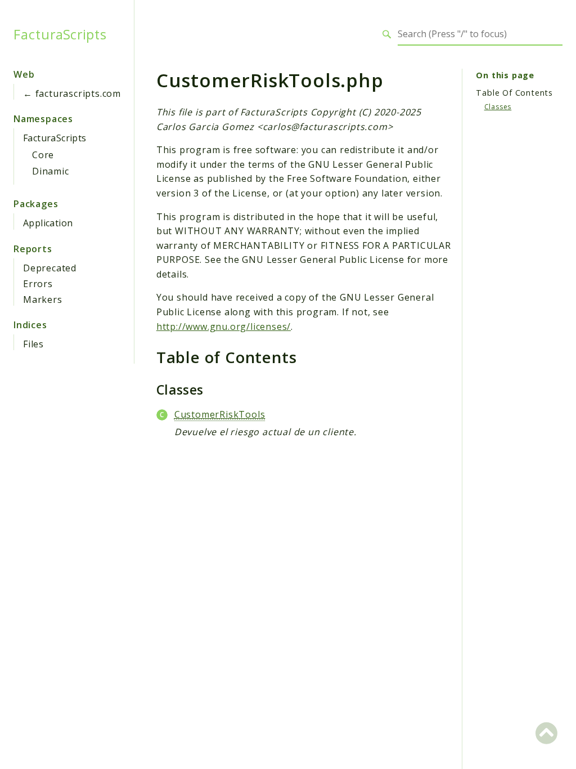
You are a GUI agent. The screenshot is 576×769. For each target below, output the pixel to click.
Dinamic (50, 171)
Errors (38, 284)
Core (43, 155)
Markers (42, 299)
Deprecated (49, 268)
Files (33, 344)
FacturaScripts (60, 34)
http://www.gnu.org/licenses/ (223, 326)
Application (48, 223)
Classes (498, 106)
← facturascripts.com (72, 93)
